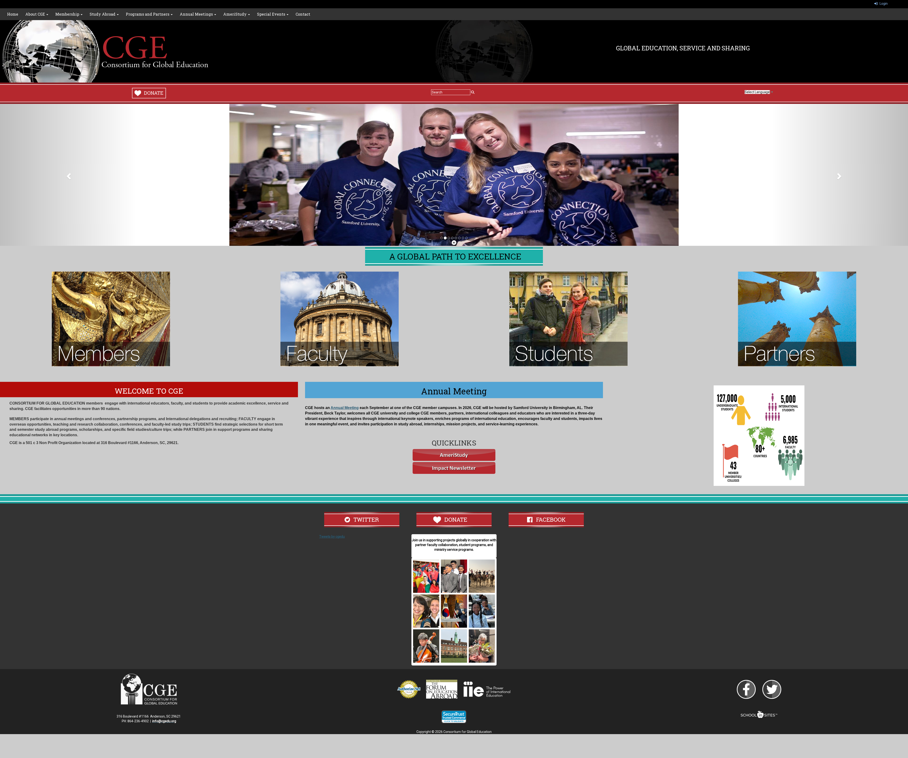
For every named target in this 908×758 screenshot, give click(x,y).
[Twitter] (772, 689)
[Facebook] (746, 689)
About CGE (35, 14)
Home (12, 14)
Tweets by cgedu (332, 536)
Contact (303, 14)
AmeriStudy (235, 14)
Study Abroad (103, 14)
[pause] (454, 243)
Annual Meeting (345, 408)
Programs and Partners (148, 14)
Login (882, 3)
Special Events (271, 14)
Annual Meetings (197, 14)
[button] (68, 175)
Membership (67, 14)
